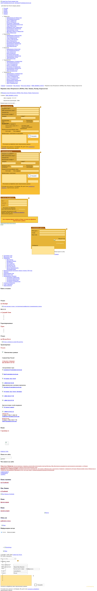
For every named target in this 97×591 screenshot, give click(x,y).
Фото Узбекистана (11, 32)
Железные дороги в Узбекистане (15, 31)
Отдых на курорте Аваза (13, 77)
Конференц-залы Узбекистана (14, 27)
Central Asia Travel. (17, 554)
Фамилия (4, 203)
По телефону (16, 131)
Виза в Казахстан (11, 53)
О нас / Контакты (8, 284)
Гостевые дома (25, 125)
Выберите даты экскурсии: (6, 166)
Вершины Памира (11, 261)
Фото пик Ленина (25, 85)
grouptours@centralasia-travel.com (13, 369)
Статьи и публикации (9, 282)
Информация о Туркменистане (15, 73)
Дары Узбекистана (11, 26)
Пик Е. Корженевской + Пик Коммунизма (13, 268)
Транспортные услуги (12, 30)
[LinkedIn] (12, 223)
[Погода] (3, 532)
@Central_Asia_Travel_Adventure (13, 391)
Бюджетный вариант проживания (26, 127)
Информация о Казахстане (13, 49)
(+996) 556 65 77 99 (9, 396)
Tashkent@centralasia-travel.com (10, 416)
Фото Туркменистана (12, 83)
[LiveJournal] (9, 223)
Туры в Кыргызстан (12, 38)
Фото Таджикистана (12, 70)
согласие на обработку (18, 212)
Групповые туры (8, 255)
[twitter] (7, 223)
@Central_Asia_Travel (10, 378)
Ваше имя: (34, 234)
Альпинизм (9, 85)
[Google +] (10, 223)
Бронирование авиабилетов (14, 28)
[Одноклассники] (6, 223)
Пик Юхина (10, 262)
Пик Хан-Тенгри (11, 266)
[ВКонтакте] (3, 223)
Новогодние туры (8, 274)
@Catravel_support (9, 407)
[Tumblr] (13, 223)
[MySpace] (15, 223)
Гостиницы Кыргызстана (13, 42)
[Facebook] (1, 223)
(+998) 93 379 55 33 (9, 411)
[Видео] (46, 512)
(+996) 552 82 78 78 (9, 400)
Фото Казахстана (11, 58)
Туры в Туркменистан (12, 76)
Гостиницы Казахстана (13, 54)
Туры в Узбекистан (12, 20)
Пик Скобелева (11, 263)
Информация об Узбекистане (14, 17)
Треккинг (6, 272)
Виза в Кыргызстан (12, 41)
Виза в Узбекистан (11, 21)
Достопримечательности (13, 19)
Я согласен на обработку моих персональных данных (16, 144)
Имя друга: (35, 230)
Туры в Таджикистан (12, 64)
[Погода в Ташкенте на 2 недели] (11, 532)
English (5, 9)
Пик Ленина (16, 85)
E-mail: (33, 232)
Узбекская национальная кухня (15, 24)
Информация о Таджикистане (14, 61)
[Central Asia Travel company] (9, 1)
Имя (3, 200)
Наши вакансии (8, 285)
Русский (6, 8)
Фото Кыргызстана (12, 46)
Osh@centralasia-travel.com (9, 421)
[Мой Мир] (4, 223)
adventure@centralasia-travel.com (23, 2)
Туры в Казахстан (11, 51)
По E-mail (8, 131)
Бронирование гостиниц (10, 276)
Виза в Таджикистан (12, 65)
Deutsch (6, 13)
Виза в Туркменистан (12, 79)
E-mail (3, 205)
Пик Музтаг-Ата (11, 265)
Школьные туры (8, 257)
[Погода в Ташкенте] (8, 531)
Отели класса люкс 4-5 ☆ (12, 125)
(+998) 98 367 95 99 (9, 383)
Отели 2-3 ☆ (9, 127)
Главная (3, 85)
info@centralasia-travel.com (7, 2)
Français (6, 12)
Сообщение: (35, 245)
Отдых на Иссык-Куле (12, 39)
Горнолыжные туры (9, 273)
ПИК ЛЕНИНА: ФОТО (38, 85)
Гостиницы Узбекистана (13, 23)
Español (6, 11)
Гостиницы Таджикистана (13, 66)
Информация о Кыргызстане (14, 35)
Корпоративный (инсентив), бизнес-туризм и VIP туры (18, 270)
